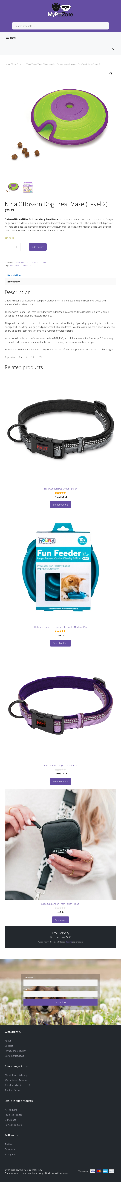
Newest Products (13, 1124)
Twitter (8, 1144)
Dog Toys (31, 64)
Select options (60, 504)
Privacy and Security (15, 1050)
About (8, 1040)
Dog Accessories (20, 262)
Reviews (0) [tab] (13, 281)
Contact (9, 1045)
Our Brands (10, 1119)
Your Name (28, 977)
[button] (111, 73)
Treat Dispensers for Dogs (49, 64)
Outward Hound (28, 265)
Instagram (10, 1154)
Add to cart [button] (60, 919)
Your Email (28, 989)
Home (7, 64)
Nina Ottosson (15, 265)
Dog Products (18, 64)
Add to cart (37, 246)
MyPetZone (12, 1169)
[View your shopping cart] (113, 49)
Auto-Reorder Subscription (18, 1085)
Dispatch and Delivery (16, 1075)
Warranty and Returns (16, 1080)
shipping (69, 942)
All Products (11, 1109)
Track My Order (12, 1090)
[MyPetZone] (60, 16)
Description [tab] (14, 275)
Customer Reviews (14, 1055)
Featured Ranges (13, 1114)
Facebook (10, 1149)
